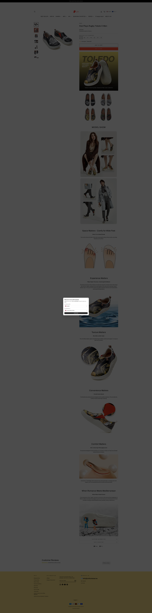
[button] (76, 306)
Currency (67, 308)
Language (67, 304)
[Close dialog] (88, 298)
